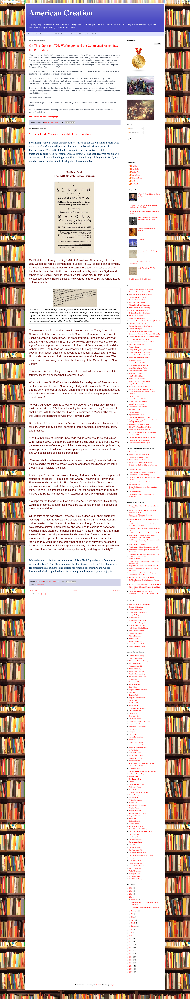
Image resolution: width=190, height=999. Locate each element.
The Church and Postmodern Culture (140, 831)
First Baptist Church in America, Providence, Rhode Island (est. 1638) (143, 525)
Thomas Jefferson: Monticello (138, 644)
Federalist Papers (134, 347)
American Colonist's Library (138, 297)
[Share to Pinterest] (74, 122)
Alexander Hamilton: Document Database (142, 292)
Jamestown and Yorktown (137, 625)
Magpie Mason (135, 175)
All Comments (134, 132)
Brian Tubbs (135, 169)
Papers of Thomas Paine (136, 415)
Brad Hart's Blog (134, 703)
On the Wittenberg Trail (136, 784)
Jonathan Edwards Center (137, 378)
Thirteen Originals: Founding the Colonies (142, 437)
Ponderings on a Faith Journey (138, 792)
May (132, 917)
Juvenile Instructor (134, 761)
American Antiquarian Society (138, 457)
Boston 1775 (133, 700)
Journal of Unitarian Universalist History (141, 389)
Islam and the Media (135, 753)
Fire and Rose (133, 729)
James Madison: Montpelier (137, 623)
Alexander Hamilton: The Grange (139, 604)
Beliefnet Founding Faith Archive (139, 310)
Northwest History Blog (136, 774)
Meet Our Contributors (43, 34)
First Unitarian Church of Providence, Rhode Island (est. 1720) (143, 558)
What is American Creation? (65, 34)
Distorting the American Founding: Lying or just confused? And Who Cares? (145, 206)
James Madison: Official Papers (138, 363)
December (134, 900)
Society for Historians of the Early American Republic (143, 488)
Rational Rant (133, 803)
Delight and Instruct (135, 719)
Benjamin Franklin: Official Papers (140, 313)
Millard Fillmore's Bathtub (137, 766)
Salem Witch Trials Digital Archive (140, 427)
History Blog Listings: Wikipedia (139, 357)
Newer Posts (33, 590)
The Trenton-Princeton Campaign (43, 116)
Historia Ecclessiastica (136, 737)
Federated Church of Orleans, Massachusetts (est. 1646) (144, 520)
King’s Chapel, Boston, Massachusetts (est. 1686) (144, 566)
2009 (131, 969)
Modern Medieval (134, 768)
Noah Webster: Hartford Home (138, 628)
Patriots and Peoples (135, 787)
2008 (131, 972)
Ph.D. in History (134, 789)
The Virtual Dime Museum (137, 853)
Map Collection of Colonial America (140, 399)
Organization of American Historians (140, 482)
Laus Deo (141, 240)
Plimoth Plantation (135, 636)
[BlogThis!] (68, 122)
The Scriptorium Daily (136, 850)
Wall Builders (133, 497)
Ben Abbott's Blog (134, 682)
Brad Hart (134, 166)
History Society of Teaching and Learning (142, 472)
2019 (131, 939)
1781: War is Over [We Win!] (147, 268)
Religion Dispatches (135, 810)
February (134, 926)
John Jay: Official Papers (136, 376)
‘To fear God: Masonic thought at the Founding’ (60, 134)
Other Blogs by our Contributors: (90, 34)
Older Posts (116, 590)
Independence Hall (134, 617)
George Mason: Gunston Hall (138, 612)
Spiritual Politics (134, 824)
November (134, 911)
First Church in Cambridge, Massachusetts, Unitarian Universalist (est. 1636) (142, 536)
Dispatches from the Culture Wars (139, 721)
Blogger (112, 985)
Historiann (132, 739)
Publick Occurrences (135, 800)
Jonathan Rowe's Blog (135, 758)
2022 (131, 930)
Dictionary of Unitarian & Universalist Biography (144, 334)
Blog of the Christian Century (138, 690)
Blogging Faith (133, 695)
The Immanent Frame (135, 842)
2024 (131, 894)
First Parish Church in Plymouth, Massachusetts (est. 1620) (144, 550)
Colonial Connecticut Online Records (140, 326)
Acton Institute (133, 452)
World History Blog (135, 876)
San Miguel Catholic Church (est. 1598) (141, 577)
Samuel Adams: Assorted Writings (139, 429)
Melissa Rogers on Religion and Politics (141, 763)
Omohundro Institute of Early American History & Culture (145, 478)
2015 (131, 951)
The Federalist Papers (135, 435)
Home (29, 34)
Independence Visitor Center (138, 620)
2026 (131, 888)
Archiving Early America (137, 302)
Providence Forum (134, 484)
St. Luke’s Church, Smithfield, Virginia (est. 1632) (145, 584)
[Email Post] (61, 122)
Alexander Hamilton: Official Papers (140, 294)
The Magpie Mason (135, 847)
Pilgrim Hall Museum (135, 633)
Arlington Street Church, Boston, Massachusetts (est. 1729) (144, 507)
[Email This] (66, 122)
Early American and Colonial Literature (141, 342)
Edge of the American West (137, 726)
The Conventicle (134, 834)
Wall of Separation (135, 871)
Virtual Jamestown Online (137, 646)
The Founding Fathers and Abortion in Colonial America (144, 212)
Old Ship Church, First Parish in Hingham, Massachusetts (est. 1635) (142, 574)
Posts (131, 128)
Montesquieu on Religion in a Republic (147, 229)
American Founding (135, 669)
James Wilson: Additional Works (139, 365)
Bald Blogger (133, 679)
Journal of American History (138, 386)
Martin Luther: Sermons (136, 404)
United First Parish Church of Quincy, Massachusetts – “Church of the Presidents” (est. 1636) (144, 593)
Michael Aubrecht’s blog (136, 655)
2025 (131, 891)
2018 (131, 942)
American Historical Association (139, 460)
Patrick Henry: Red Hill (136, 631)
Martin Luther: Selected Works (138, 401)
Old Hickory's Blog (135, 779)
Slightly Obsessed (134, 821)
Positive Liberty (134, 795)
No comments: (54, 122)
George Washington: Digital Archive (140, 350)
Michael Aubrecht (136, 178)
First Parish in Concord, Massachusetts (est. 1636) (144, 554)
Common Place (133, 713)
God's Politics (133, 734)
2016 (131, 948)
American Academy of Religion (139, 454)
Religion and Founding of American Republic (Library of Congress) (143, 421)
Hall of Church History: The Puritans (140, 355)
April (133, 920)
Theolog (131, 858)
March (133, 923)
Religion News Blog (135, 816)
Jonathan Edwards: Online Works (139, 381)
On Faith (131, 782)
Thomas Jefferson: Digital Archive (139, 440)
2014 (131, 954)
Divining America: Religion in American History (144, 336)
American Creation (60, 12)
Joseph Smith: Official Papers (138, 384)
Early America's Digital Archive (139, 339)
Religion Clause (134, 808)
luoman (98, 985)
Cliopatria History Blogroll (137, 323)
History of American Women (138, 747)
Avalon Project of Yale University (139, 308)
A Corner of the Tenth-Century (138, 661)
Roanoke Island (133, 638)
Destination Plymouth (135, 610)
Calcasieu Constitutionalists (137, 708)
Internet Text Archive (135, 360)
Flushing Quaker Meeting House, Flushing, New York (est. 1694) (144, 562)
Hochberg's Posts (39, 584)
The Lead (132, 845)
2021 (131, 933)
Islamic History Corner (136, 755)
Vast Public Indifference (136, 866)
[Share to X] (70, 122)
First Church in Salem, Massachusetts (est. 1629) (144, 547)
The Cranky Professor (135, 837)
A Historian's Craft (135, 663)
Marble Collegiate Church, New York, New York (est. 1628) (144, 569)
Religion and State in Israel (137, 805)
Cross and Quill (134, 716)
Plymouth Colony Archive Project (139, 417)
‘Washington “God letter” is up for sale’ (148, 252)
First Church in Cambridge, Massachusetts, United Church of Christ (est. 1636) (144, 541)
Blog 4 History (133, 687)
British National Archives (137, 318)
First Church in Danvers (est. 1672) (140, 544)
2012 (131, 960)
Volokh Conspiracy (135, 868)
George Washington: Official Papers (140, 352)
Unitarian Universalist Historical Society (141, 494)
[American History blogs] (139, 71)
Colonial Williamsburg (136, 607)
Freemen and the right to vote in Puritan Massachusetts (141, 263)
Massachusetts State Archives (138, 407)
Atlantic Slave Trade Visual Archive (140, 305)
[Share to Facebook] (72, 122)
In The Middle (133, 750)
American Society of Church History (140, 462)
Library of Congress (135, 396)
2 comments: (56, 581)
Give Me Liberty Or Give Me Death (140, 279)
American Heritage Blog (136, 671)
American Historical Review (137, 300)
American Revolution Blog (137, 676)
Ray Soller (134, 181)
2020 (131, 936)
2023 (131, 897)
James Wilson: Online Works (138, 368)
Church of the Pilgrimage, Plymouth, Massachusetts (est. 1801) (140, 516)
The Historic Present (135, 839)
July (132, 914)
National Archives (134, 412)
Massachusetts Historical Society (139, 475)
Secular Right (133, 818)
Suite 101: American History (138, 829)
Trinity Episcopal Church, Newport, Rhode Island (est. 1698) (144, 588)
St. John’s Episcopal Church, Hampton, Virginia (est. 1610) (144, 581)
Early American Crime (136, 724)
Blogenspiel (132, 692)
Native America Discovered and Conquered (142, 771)
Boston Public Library (136, 315)
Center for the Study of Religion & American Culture (143, 466)
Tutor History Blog (135, 860)
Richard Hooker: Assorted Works (139, 424)
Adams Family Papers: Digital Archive (141, 289)
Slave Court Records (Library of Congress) (142, 432)
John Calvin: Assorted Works (138, 371)
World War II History (135, 879)
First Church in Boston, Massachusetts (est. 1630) (144, 533)
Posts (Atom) (42, 594)
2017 (131, 945)
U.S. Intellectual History (136, 863)
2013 (131, 957)
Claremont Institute (135, 469)
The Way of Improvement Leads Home (141, 855)
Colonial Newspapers (135, 329)
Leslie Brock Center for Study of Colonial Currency (142, 393)
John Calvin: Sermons (135, 373)
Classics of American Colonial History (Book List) (144, 321)
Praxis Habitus (133, 797)
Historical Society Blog (136, 742)
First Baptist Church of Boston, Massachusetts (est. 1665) (144, 529)
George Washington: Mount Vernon (140, 615)
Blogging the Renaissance (137, 698)
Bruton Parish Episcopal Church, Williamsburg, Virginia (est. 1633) (144, 511)
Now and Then (133, 776)
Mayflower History (135, 409)
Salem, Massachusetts (135, 641)
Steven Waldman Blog (136, 826)
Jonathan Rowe (135, 172)
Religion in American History (138, 813)
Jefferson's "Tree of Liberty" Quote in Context (149, 195)
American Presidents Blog (137, 674)
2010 (131, 966)
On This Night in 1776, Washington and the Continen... (144, 903)
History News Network (136, 745)
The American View (135, 491)
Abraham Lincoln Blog (136, 666)
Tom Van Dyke (136, 184)
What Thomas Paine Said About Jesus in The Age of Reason (148, 218)
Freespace (132, 732)
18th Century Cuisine (135, 658)
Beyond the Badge (134, 684)
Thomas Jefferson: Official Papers (139, 443)
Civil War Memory (135, 711)
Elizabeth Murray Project (137, 344)
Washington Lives (134, 873)
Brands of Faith (134, 705)
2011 (131, 963)
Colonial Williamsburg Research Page (140, 331)
